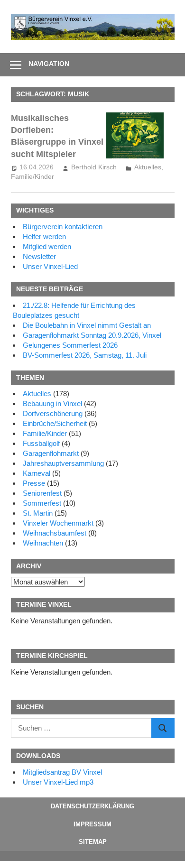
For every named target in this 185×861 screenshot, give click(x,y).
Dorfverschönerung (53, 413)
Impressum (92, 824)
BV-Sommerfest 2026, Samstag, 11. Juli (85, 355)
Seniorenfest (42, 493)
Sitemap (93, 841)
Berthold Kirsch (94, 167)
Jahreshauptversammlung (63, 463)
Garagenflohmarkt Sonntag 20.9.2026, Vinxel (92, 335)
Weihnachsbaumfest (54, 533)
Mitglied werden (47, 246)
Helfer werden (44, 236)
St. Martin (38, 513)
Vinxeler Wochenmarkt (58, 523)
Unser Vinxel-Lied (50, 266)
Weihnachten (43, 543)
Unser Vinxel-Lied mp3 (58, 782)
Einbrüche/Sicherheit (55, 423)
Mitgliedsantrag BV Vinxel (62, 772)
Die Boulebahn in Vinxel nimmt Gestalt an (87, 325)
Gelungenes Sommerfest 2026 (70, 345)
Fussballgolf (41, 443)
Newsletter (39, 256)
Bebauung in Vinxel (52, 403)
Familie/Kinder (32, 176)
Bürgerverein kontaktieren (62, 226)
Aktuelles (147, 167)
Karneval (36, 473)
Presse (34, 483)
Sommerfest (42, 503)
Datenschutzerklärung (92, 806)
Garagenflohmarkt (51, 453)
